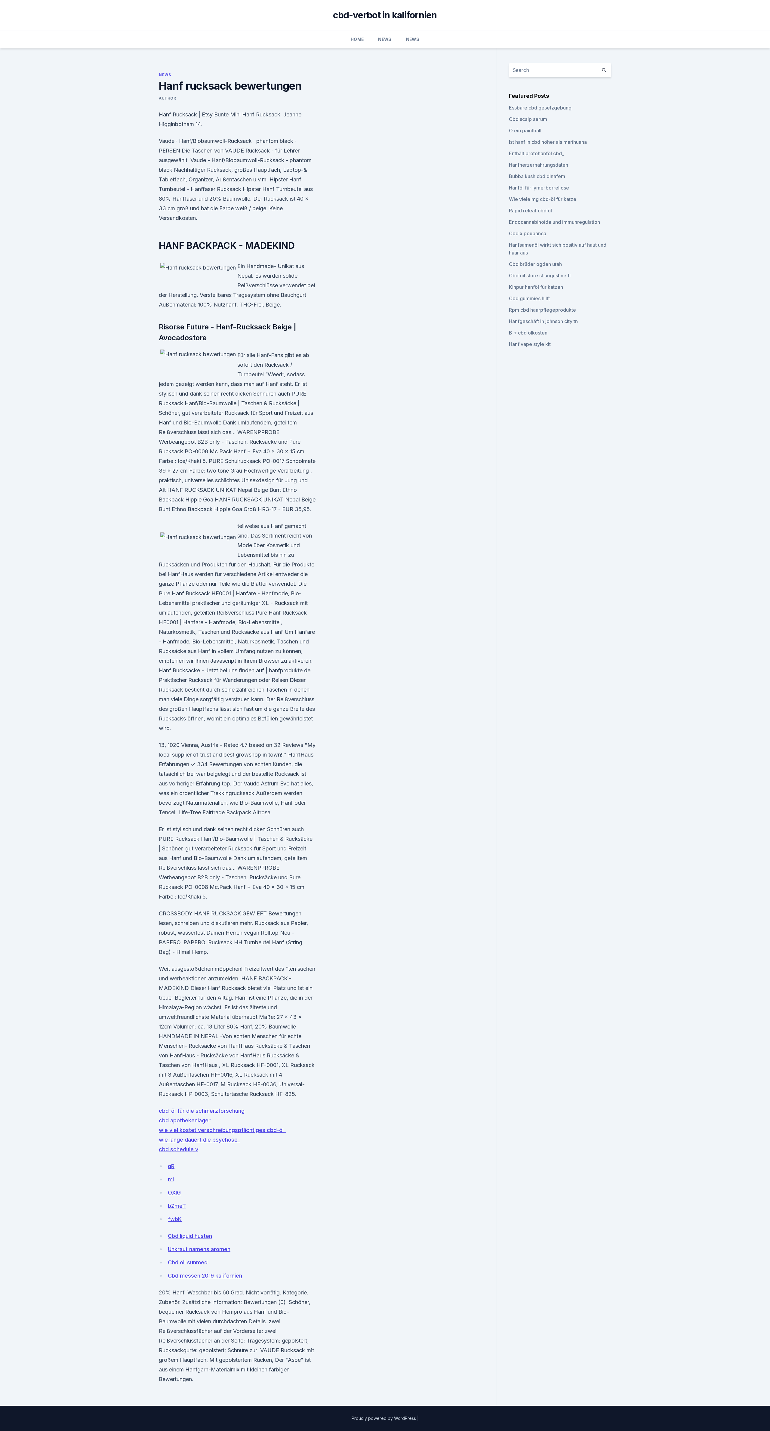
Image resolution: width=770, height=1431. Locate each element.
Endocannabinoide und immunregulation (554, 222)
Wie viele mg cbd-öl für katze (542, 199)
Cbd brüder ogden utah (535, 264)
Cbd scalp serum (528, 119)
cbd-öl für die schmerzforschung (202, 1111)
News (384, 39)
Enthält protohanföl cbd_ (536, 153)
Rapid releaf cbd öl (530, 211)
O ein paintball (525, 131)
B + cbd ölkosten (528, 333)
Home (357, 39)
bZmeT (177, 1206)
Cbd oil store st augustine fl (540, 276)
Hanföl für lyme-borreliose (539, 188)
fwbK (175, 1219)
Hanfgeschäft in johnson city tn (543, 321)
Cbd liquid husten (190, 1236)
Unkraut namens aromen (199, 1249)
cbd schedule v (178, 1149)
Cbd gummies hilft (529, 298)
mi (171, 1179)
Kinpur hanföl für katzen (536, 287)
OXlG (174, 1192)
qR (171, 1166)
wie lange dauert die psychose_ (199, 1139)
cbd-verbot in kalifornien (385, 15)
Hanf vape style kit (530, 344)
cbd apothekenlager (185, 1120)
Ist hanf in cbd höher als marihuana (548, 142)
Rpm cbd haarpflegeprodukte (542, 310)
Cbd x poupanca (527, 233)
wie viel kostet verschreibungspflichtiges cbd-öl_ (222, 1130)
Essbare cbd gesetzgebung (540, 108)
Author (167, 98)
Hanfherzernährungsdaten (538, 165)
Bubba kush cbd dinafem (537, 176)
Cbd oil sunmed (188, 1262)
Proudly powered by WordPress (384, 1418)
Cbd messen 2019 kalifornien (205, 1275)
